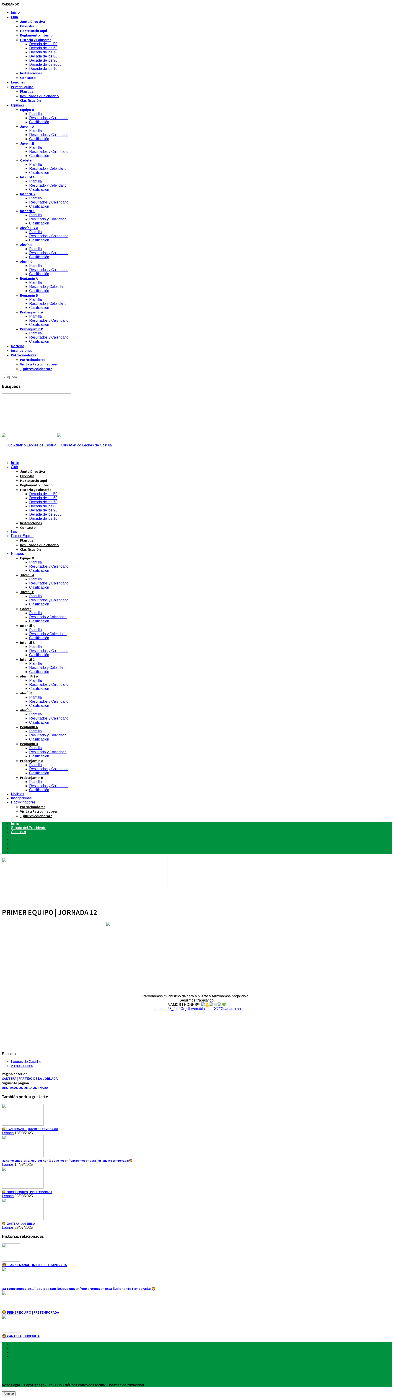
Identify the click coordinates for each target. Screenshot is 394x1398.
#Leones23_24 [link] (165, 1009)
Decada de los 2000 (45, 64)
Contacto (28, 77)
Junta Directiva (32, 21)
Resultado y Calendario (48, 168)
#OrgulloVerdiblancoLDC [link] (198, 1009)
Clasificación (30, 100)
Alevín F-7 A (29, 227)
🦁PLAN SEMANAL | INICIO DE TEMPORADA (34, 1264)
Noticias (17, 346)
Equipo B (27, 109)
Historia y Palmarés (35, 39)
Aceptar (9, 1393)
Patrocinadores (23, 355)
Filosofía (27, 26)
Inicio (15, 12)
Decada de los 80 (43, 56)
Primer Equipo (22, 86)
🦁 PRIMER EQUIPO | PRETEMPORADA (30, 1312)
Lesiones (18, 82)
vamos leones (22, 1066)
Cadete (25, 160)
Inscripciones (21, 350)
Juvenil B (27, 143)
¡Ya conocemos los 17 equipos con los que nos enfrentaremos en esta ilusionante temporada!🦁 (79, 1288)
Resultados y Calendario (39, 96)
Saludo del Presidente (28, 828)
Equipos (17, 105)
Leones (8, 1133)
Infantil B (27, 194)
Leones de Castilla (26, 1062)
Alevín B (26, 244)
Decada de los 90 (43, 60)
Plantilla (27, 91)
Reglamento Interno (36, 35)
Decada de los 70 (43, 52)
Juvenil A (27, 126)
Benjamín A (29, 278)
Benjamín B (29, 295)
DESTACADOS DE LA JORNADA (25, 1087)
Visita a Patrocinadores (39, 364)
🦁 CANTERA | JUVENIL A (21, 1336)
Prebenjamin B (31, 329)
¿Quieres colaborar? (36, 368)
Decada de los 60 (43, 48)
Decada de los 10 (43, 68)
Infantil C (27, 211)
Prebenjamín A (31, 312)
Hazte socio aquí (33, 30)
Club (14, 17)
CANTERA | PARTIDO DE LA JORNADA (30, 1078)
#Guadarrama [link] (230, 1009)
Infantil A (27, 177)
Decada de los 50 (43, 44)
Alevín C (26, 261)
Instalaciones (31, 73)
